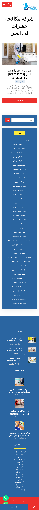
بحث (8, 120)
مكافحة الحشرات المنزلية (19, 295)
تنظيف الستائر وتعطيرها (19, 169)
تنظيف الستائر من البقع (19, 165)
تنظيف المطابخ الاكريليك (19, 207)
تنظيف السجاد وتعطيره (19, 199)
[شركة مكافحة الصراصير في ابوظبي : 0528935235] (19, 382)
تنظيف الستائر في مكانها (19, 161)
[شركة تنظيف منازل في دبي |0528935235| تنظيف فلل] (19, 425)
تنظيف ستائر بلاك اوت (19, 253)
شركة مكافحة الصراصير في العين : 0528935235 (19, 412)
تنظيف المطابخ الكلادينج (19, 232)
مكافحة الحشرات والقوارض (19, 303)
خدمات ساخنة (18, 489)
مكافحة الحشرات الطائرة (19, 282)
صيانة (18, 462)
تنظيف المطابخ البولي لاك (19, 219)
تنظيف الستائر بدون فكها (19, 157)
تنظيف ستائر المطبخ (13, 240)
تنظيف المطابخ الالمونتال (19, 215)
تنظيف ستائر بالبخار (19, 249)
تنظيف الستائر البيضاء (13, 140)
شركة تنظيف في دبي (19, 274)
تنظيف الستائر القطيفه (19, 144)
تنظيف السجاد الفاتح (19, 173)
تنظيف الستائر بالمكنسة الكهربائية (19, 152)
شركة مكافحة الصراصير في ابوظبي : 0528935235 (19, 390)
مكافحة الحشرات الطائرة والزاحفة (19, 287)
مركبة (18, 454)
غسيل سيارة (18, 459)
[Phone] (6, 498)
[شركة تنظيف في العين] (29, 6)
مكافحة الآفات (18, 452)
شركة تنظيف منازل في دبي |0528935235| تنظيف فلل (19, 434)
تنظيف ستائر (27, 240)
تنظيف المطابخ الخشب (19, 224)
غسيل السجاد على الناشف (19, 278)
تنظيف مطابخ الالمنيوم (13, 261)
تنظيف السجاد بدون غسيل (19, 178)
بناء (18, 457)
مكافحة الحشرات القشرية (19, 291)
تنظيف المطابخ (19, 203)
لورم (18, 479)
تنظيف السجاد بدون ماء (19, 182)
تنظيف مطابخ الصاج (25, 266)
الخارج (18, 474)
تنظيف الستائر (27, 140)
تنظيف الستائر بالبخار (19, 148)
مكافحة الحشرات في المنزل (19, 299)
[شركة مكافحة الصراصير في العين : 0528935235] (19, 403)
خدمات (18, 469)
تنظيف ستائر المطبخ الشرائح (19, 245)
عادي (18, 467)
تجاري (18, 464)
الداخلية (18, 472)
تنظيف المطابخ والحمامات (19, 236)
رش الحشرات (11, 266)
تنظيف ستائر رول (26, 257)
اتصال (18, 477)
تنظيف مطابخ (27, 261)
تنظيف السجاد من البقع (19, 194)
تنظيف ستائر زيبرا (12, 257)
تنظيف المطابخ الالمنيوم (19, 211)
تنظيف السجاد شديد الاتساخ (19, 186)
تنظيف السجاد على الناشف (19, 190)
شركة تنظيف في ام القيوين (19, 270)
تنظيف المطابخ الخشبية (19, 228)
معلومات (18, 482)
